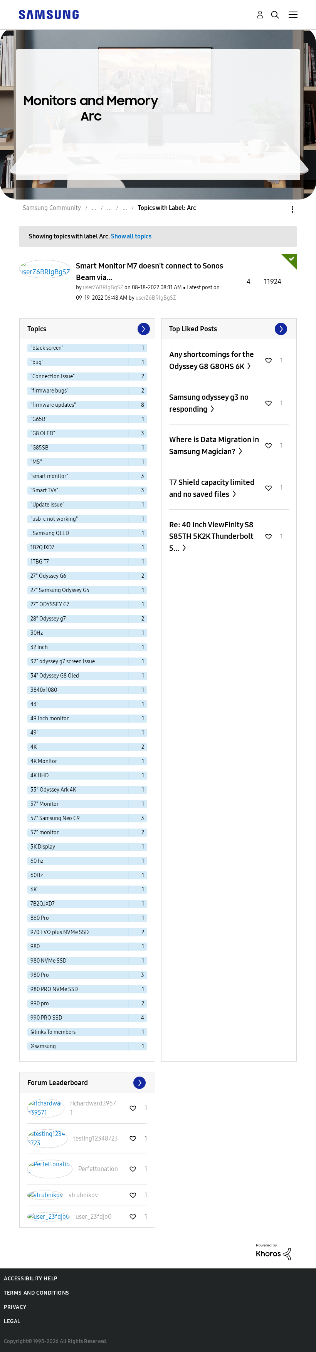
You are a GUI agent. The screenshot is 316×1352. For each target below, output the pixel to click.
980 (35, 946)
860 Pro (39, 918)
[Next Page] (143, 329)
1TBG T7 (39, 562)
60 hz (36, 861)
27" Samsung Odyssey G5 (59, 590)
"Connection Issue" (52, 376)
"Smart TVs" (44, 490)
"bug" (37, 362)
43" (34, 704)
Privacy (15, 1307)
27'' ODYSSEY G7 (49, 604)
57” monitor (44, 832)
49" (34, 733)
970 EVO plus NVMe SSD (59, 932)
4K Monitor (43, 761)
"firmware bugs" (49, 390)
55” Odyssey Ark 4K (53, 790)
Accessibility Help (30, 1278)
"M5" (36, 462)
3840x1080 (43, 690)
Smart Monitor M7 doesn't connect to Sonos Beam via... (149, 271)
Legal (12, 1321)
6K (33, 889)
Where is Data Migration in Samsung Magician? (214, 445)
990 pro (39, 1003)
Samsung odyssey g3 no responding (209, 403)
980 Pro (39, 975)
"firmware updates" (53, 405)
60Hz (36, 875)
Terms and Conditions (36, 1293)
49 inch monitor (49, 718)
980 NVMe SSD (48, 961)
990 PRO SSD (46, 1018)
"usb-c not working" (54, 519)
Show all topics (131, 236)
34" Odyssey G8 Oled (54, 676)
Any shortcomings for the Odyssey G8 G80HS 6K (211, 360)
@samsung (43, 1046)
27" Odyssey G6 (48, 576)
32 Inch (39, 647)
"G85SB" (40, 448)
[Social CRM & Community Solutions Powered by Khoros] (273, 1251)
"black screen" (47, 348)
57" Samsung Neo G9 (55, 818)
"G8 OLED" (42, 433)
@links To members (53, 1032)
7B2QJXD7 (42, 904)
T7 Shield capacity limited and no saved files (211, 488)
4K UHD (39, 775)
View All (229, 329)
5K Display (42, 847)
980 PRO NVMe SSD (54, 989)
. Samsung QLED (49, 533)
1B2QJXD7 (42, 547)
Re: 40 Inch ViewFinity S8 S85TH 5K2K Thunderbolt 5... (211, 536)
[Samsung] (48, 14)
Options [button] (279, 209)
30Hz (36, 633)
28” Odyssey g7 (48, 619)
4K (33, 747)
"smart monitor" (49, 476)
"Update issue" (47, 505)
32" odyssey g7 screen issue (62, 661)
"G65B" (38, 419)
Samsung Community (52, 207)
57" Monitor (44, 804)
